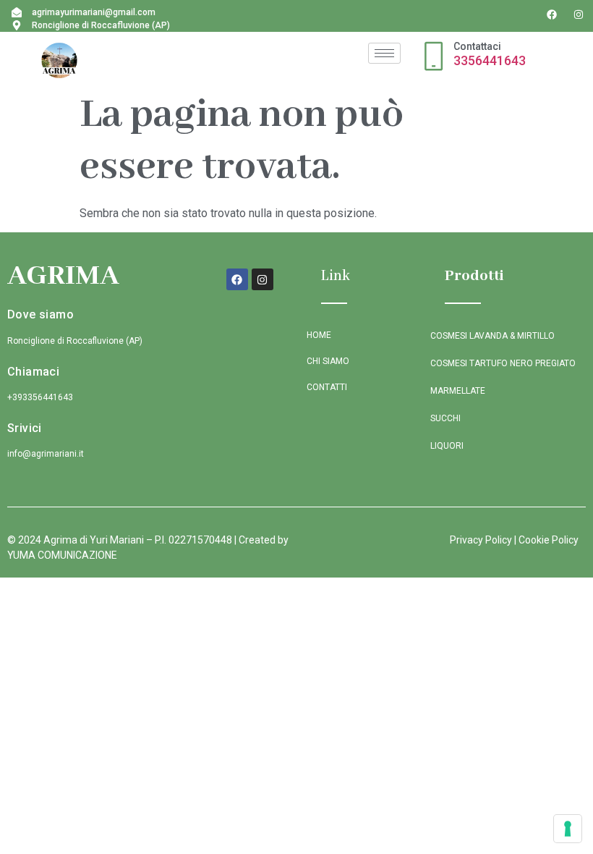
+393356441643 (40, 397)
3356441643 (489, 60)
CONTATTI (327, 387)
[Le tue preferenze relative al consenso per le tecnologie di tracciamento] (567, 828)
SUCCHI (445, 418)
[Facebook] (552, 14)
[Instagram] (578, 14)
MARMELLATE (457, 391)
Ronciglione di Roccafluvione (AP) (74, 341)
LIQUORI (447, 446)
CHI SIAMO (328, 361)
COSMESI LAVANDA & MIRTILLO (492, 336)
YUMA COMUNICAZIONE (62, 555)
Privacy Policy (481, 540)
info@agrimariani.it (45, 454)
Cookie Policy (549, 540)
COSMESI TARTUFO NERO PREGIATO (503, 363)
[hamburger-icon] (384, 53)
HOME (319, 335)
